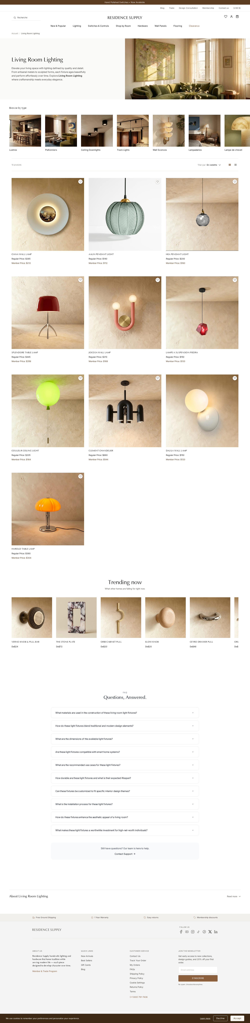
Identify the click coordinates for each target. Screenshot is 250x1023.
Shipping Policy (137, 974)
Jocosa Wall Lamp (100, 352)
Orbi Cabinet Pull (111, 642)
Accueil (15, 33)
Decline (220, 1018)
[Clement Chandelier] (125, 411)
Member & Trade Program (44, 971)
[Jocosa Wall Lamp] (125, 312)
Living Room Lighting (30, 33)
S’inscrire (198, 978)
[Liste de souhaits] (225, 16)
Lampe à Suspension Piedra (182, 352)
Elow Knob (152, 642)
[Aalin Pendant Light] (125, 214)
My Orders (135, 965)
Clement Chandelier (101, 450)
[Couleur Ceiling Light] (48, 411)
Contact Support (123, 853)
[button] (237, 16)
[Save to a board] (80, 181)
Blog (162, 8)
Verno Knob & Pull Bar (25, 642)
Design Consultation (188, 8)
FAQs (132, 969)
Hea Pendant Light (177, 254)
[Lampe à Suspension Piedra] (202, 312)
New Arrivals (87, 956)
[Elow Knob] (165, 617)
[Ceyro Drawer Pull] (210, 617)
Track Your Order (138, 960)
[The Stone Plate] (76, 617)
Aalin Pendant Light (101, 254)
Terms (133, 991)
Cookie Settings (137, 982)
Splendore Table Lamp (25, 352)
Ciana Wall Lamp (22, 254)
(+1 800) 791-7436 (139, 997)
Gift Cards (86, 965)
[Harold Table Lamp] (48, 509)
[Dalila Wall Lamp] (202, 411)
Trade (171, 8)
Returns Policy (136, 987)
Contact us (224, 8)
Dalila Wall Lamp (176, 450)
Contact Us (135, 956)
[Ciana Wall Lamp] (48, 214)
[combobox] (26, 17)
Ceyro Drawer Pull (201, 642)
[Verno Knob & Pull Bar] (32, 617)
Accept (237, 1018)
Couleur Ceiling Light (25, 450)
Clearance (194, 26)
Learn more (205, 1018)
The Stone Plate (65, 642)
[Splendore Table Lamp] (48, 312)
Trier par (202, 165)
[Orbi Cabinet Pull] (121, 617)
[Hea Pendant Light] (202, 214)
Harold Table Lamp (23, 549)
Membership (208, 8)
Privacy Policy (136, 978)
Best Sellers (86, 960)
